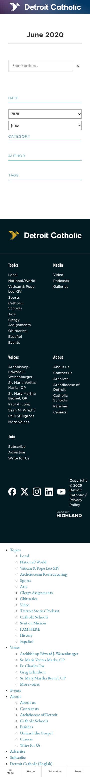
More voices (30, 684)
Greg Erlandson (33, 672)
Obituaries (17, 331)
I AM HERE (30, 629)
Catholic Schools (15, 305)
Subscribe (17, 446)
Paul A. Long (19, 404)
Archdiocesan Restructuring (43, 574)
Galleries (60, 286)
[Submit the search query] (78, 65)
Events (14, 342)
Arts (12, 314)
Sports (14, 297)
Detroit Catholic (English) (31, 763)
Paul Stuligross (21, 416)
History (26, 635)
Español (15, 336)
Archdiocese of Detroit (66, 387)
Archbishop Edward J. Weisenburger (20, 372)
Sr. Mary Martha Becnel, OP (22, 395)
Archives (60, 379)
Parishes (60, 406)
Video (58, 275)
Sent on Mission (33, 623)
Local (13, 275)
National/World (21, 281)
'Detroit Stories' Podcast (39, 610)
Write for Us (18, 458)
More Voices (18, 422)
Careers (59, 412)
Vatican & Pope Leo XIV (21, 288)
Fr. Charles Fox (32, 665)
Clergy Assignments (19, 322)
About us (61, 367)
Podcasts (61, 281)
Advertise (16, 452)
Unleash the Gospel (36, 733)
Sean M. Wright (21, 410)
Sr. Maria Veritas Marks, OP (22, 385)
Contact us (62, 373)
